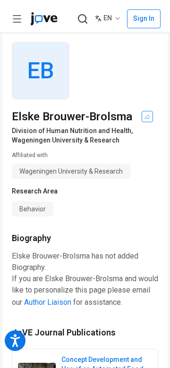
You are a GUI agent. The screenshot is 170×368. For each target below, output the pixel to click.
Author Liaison (47, 302)
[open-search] (82, 19)
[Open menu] (17, 18)
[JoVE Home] (44, 18)
